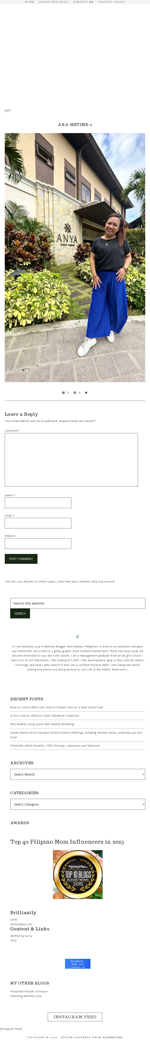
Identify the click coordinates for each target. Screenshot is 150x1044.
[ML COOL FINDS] (29, 72)
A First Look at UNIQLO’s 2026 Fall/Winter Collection (44, 715)
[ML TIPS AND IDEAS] (134, 72)
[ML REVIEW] (99, 72)
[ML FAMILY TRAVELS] (64, 72)
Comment (12, 430)
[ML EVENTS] (46, 72)
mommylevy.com (21, 924)
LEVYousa (41, 991)
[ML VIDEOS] (75, 86)
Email (9, 515)
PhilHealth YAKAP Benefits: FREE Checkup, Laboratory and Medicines (55, 745)
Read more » (120, 669)
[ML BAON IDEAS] (11, 72)
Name (10, 495)
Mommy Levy (75, 35)
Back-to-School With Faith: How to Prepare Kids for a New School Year (56, 707)
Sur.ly (28, 936)
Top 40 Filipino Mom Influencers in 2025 (67, 841)
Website (10, 536)
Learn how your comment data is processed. (86, 581)
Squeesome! (113, 1037)
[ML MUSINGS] (82, 72)
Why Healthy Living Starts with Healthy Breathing (42, 724)
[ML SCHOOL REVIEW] (117, 72)
